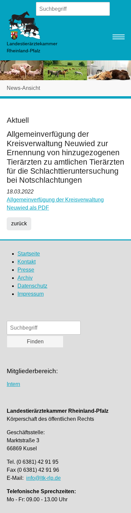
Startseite (28, 253)
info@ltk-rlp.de (43, 478)
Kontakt (26, 262)
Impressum (30, 294)
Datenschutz (32, 286)
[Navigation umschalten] (118, 37)
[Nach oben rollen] (116, 498)
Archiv (25, 278)
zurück (19, 223)
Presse (25, 270)
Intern (13, 384)
